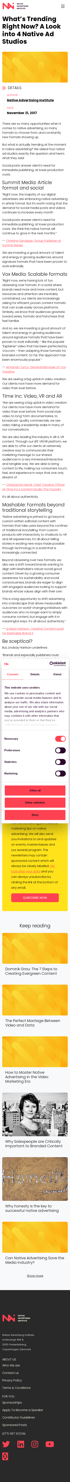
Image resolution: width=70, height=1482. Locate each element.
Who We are (11, 1365)
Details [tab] (35, 674)
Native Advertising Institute (30, 100)
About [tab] (57, 674)
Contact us (10, 1373)
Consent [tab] (12, 674)
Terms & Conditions (16, 1388)
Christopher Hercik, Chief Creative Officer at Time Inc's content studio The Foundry (33, 487)
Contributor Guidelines (18, 1417)
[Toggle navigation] (63, 6)
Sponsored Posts (14, 1425)
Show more (35, 1276)
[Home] (15, 6)
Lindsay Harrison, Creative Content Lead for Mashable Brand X (33, 631)
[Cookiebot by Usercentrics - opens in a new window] (50, 663)
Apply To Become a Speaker (22, 1410)
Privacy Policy (12, 1380)
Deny (35, 814)
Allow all (35, 790)
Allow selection (35, 802)
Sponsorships (12, 1402)
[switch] (60, 750)
